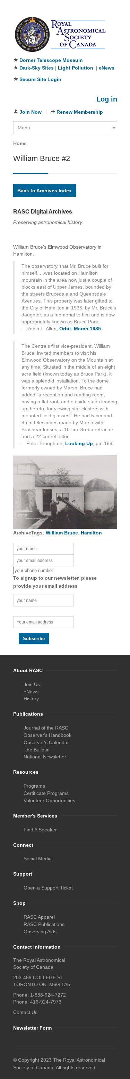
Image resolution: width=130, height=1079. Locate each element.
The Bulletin (37, 749)
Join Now (30, 112)
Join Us (32, 684)
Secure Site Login (40, 79)
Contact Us (25, 1012)
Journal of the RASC (46, 728)
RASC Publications (44, 924)
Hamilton (91, 533)
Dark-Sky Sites (36, 68)
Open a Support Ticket (48, 888)
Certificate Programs (46, 793)
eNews (106, 68)
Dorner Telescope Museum (51, 60)
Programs (34, 786)
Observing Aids (40, 931)
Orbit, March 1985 (80, 328)
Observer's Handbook (47, 735)
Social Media (38, 858)
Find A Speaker (40, 829)
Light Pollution (75, 68)
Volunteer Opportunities (49, 800)
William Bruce (62, 533)
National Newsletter (45, 756)
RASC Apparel (39, 917)
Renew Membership (80, 112)
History (31, 698)
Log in (106, 99)
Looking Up (79, 443)
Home (20, 143)
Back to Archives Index (44, 190)
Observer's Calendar (46, 742)
